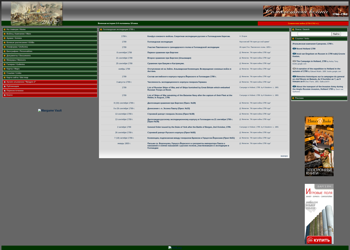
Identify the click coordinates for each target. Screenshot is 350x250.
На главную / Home (16, 29)
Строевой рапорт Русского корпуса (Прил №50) (171, 132)
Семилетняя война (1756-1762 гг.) (303, 23)
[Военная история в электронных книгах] (319, 175)
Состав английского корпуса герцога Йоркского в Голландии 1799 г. (181, 76)
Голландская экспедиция (160, 42)
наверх (284, 156)
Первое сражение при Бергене (162, 52)
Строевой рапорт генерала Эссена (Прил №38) (171, 114)
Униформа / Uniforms (17, 47)
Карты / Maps (13, 69)
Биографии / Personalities (19, 51)
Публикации (13, 86)
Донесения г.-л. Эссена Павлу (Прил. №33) (168, 108)
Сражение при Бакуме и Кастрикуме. (165, 63)
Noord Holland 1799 (305, 49)
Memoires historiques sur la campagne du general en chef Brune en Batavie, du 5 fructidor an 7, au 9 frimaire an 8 (318, 79)
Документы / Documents (19, 55)
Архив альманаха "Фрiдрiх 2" (21, 82)
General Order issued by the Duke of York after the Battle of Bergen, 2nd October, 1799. (189, 127)
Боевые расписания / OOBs (20, 42)
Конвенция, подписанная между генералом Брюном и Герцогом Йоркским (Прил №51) (191, 138)
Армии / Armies (14, 38)
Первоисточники (15, 90)
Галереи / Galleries (16, 64)
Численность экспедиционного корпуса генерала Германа (177, 82)
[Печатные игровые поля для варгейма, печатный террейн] (319, 243)
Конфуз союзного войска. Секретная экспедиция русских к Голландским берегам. (188, 36)
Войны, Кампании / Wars (19, 34)
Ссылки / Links (14, 73)
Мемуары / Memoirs (16, 60)
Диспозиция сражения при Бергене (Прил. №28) (171, 103)
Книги (10, 95)
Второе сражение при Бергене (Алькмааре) (169, 58)
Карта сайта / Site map (17, 77)
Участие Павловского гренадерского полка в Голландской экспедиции (183, 47)
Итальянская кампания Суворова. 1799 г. (313, 44)
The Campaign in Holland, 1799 (311, 61)
